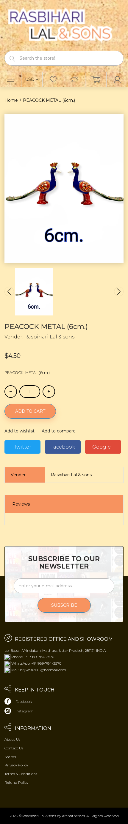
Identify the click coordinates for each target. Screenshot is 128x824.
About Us (12, 739)
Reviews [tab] (21, 504)
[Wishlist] (53, 79)
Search (10, 756)
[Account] (117, 79)
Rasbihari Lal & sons (49, 337)
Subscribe (64, 605)
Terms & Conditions (20, 773)
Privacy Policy (16, 765)
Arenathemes (73, 816)
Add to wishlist (19, 431)
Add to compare (59, 431)
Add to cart (30, 411)
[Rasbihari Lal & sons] (64, 25)
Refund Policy (16, 782)
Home (11, 100)
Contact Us (13, 748)
